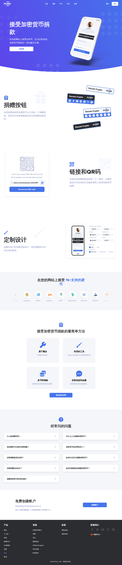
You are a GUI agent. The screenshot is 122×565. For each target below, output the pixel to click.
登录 (107, 4)
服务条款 (65, 534)
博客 (34, 534)
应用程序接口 (37, 530)
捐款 (5, 553)
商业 (5, 530)
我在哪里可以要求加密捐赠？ (18, 447)
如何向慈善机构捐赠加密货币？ (78, 468)
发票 (5, 549)
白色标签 (7, 545)
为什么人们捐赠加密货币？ (76, 436)
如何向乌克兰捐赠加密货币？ (77, 458)
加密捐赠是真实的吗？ (15, 458)
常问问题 (36, 549)
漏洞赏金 (36, 541)
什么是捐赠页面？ (14, 436)
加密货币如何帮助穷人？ (75, 447)
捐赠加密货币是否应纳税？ (17, 479)
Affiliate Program (38, 545)
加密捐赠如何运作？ (14, 468)
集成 (5, 557)
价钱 (75, 4)
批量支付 (7, 541)
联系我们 (36, 553)
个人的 (6, 534)
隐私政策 (65, 530)
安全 (34, 538)
